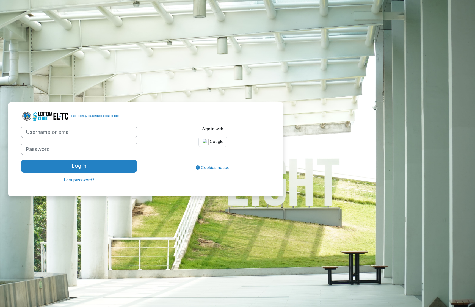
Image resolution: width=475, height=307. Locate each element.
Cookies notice (215, 167)
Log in (79, 166)
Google (216, 141)
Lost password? (79, 179)
